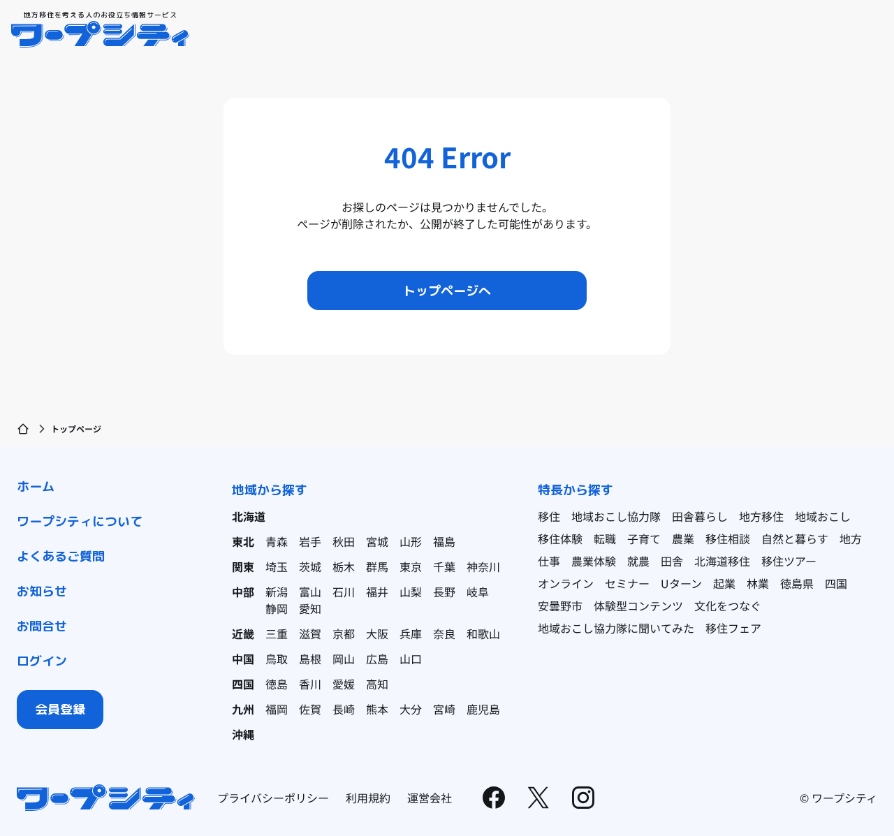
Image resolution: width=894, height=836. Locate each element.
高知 (377, 683)
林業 (758, 583)
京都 (343, 633)
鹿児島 (483, 709)
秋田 (343, 541)
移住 (549, 516)
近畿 (243, 633)
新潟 (276, 591)
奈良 (444, 633)
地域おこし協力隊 (616, 516)
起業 (724, 583)
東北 (243, 541)
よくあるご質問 (61, 556)
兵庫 (411, 633)
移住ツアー (788, 560)
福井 (377, 591)
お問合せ (42, 626)
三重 (276, 633)
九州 (243, 709)
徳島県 (797, 583)
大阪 (377, 633)
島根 (310, 658)
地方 (851, 538)
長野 (444, 591)
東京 (411, 566)
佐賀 (310, 709)
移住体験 (560, 538)
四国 (243, 683)
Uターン (681, 583)
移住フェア (733, 627)
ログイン (42, 661)
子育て (644, 538)
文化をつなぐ (727, 605)
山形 (411, 541)
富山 (310, 591)
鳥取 (276, 658)
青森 (276, 541)
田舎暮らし (700, 516)
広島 (377, 658)
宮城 (377, 541)
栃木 (343, 566)
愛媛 (343, 683)
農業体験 (593, 560)
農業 (683, 538)
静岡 (276, 608)
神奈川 (483, 566)
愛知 (310, 608)
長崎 (343, 709)
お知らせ (42, 591)
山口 (411, 658)
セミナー (627, 583)
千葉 (444, 566)
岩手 (310, 541)
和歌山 (483, 633)
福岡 (276, 709)
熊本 (377, 709)
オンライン (566, 583)
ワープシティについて (79, 521)
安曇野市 (560, 605)
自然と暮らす (794, 538)
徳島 (276, 683)
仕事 (549, 560)
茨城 (310, 566)
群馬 (377, 566)
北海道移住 (722, 560)
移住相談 (727, 538)
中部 (243, 591)
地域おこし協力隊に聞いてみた (616, 627)
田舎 (672, 560)
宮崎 (444, 709)
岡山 (343, 658)
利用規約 (368, 797)
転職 (605, 538)
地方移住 (761, 516)
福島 (444, 541)
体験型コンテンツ (638, 605)
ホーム (35, 486)
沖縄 (243, 734)
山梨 (411, 591)
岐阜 (478, 591)
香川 (310, 683)
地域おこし (823, 516)
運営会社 (429, 797)
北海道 (248, 516)
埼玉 (276, 566)
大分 (411, 709)
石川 (343, 591)
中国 (243, 658)
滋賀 (310, 633)
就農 (638, 560)
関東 (243, 566)
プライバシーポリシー (273, 797)
